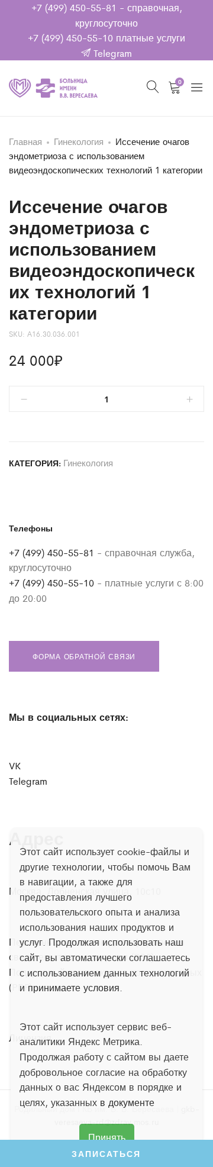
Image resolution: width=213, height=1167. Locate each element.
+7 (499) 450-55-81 (74, 7)
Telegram (111, 53)
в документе (127, 1102)
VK (15, 765)
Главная (25, 141)
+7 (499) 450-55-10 (70, 37)
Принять (106, 1137)
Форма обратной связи (84, 656)
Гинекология (79, 141)
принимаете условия (74, 987)
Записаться (106, 1153)
